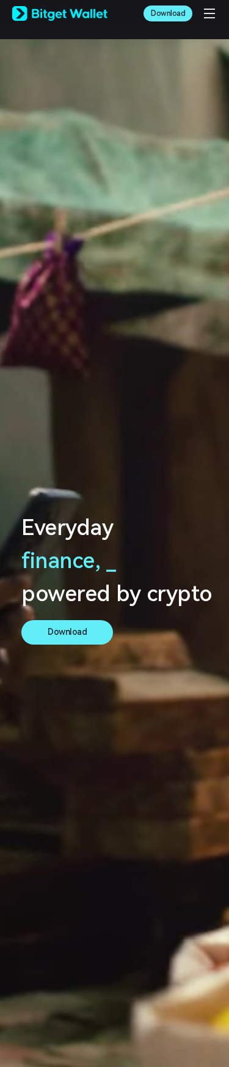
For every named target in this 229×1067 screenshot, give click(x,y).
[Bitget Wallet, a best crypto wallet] (59, 13)
